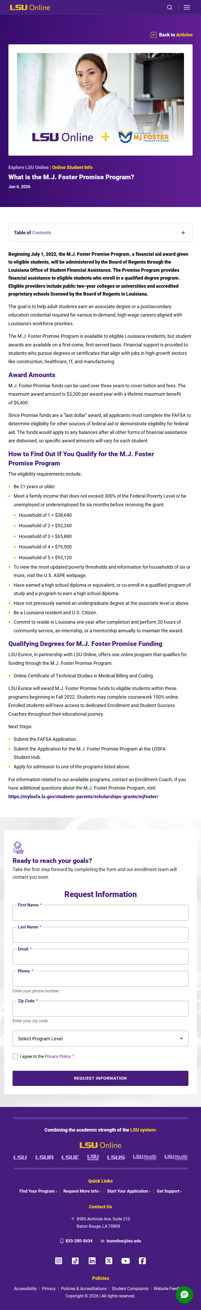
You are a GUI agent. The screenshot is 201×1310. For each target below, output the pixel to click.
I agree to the (47, 1056)
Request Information (100, 1078)
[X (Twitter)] (109, 1260)
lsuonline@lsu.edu (124, 1240)
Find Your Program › (38, 1191)
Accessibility (25, 1288)
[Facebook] (142, 1260)
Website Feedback (170, 1288)
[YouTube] (125, 1260)
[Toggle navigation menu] (187, 7)
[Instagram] (58, 1260)
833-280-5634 (79, 1240)
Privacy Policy (58, 1056)
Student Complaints (130, 1288)
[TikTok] (75, 1260)
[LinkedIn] (92, 1260)
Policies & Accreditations (84, 1288)
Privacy (49, 1288)
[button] (184, 1294)
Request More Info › (82, 1191)
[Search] (169, 7)
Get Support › (169, 1191)
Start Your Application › (128, 1191)
